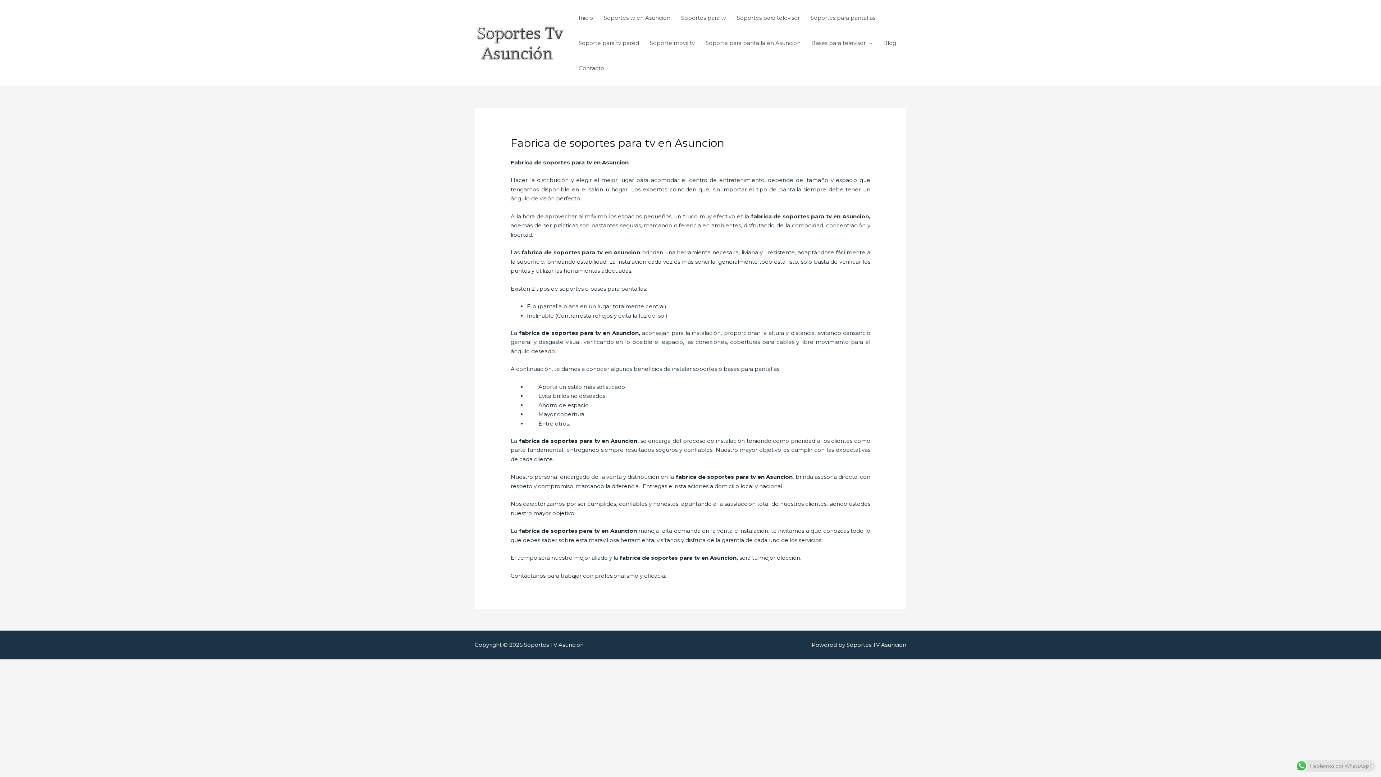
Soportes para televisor (768, 17)
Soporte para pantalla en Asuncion (753, 43)
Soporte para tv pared (609, 43)
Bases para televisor (838, 43)
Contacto (591, 68)
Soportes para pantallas (843, 17)
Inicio (586, 17)
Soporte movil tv (672, 43)
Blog (889, 43)
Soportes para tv (703, 17)
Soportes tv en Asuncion (637, 17)
